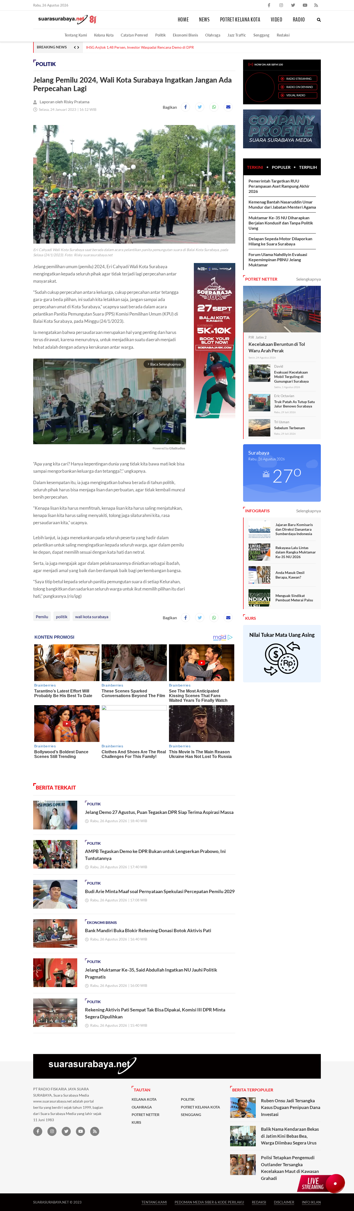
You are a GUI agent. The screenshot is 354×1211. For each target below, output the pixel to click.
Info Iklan (311, 1202)
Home (183, 19)
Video (276, 19)
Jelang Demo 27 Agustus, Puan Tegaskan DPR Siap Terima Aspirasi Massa (144, 47)
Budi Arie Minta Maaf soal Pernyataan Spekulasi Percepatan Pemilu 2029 (160, 891)
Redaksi (283, 35)
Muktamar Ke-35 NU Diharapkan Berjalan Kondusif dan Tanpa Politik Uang (281, 222)
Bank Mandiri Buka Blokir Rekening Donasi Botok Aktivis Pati (148, 930)
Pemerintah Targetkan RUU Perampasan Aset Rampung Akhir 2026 (279, 186)
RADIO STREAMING (298, 78)
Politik (160, 35)
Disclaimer (284, 1202)
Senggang (261, 35)
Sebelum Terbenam (289, 428)
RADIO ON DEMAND (299, 87)
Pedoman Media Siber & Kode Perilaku (209, 1202)
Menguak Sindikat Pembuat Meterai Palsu (294, 597)
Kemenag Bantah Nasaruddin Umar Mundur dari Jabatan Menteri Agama (282, 204)
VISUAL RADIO (295, 95)
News (204, 19)
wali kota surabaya (91, 616)
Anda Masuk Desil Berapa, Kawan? (290, 574)
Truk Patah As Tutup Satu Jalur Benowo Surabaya (294, 403)
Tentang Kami (76, 35)
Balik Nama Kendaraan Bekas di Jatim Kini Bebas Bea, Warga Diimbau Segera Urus (290, 1136)
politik (61, 616)
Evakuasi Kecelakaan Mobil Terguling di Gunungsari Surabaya (291, 376)
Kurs (136, 1122)
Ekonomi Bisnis (185, 35)
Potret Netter (145, 1115)
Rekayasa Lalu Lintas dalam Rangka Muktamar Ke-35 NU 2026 (295, 552)
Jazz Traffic (237, 35)
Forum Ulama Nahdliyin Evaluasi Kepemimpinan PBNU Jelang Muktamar (278, 259)
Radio (299, 19)
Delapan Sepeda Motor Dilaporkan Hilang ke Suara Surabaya (280, 241)
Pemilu (42, 616)
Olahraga (212, 35)
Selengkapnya (308, 278)
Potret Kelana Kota (240, 19)
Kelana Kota (104, 35)
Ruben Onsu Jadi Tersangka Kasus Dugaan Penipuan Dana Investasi (290, 1107)
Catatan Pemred (134, 35)
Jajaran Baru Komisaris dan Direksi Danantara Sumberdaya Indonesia (294, 529)
